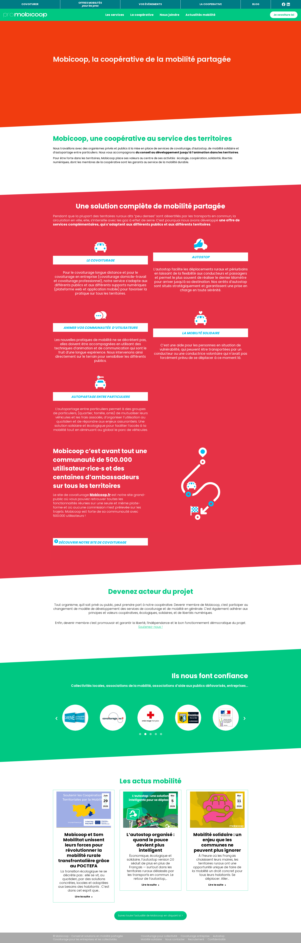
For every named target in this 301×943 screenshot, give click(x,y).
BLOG (255, 4)
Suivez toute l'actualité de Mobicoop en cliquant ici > (150, 915)
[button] (56, 718)
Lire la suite (82, 896)
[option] (75, 718)
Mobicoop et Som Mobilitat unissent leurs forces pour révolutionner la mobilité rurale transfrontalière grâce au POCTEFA (83, 850)
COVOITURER (29, 4)
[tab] (140, 734)
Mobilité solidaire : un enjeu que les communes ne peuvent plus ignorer (217, 842)
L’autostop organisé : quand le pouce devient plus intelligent (150, 842)
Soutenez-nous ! (150, 627)
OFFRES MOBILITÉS (90, 4)
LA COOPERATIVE (211, 4)
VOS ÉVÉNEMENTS (150, 4)
